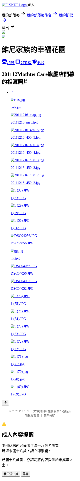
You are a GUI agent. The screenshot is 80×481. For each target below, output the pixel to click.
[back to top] (5, 402)
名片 (40, 63)
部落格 (26, 63)
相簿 (11, 63)
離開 (25, 474)
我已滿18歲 (11, 474)
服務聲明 (49, 415)
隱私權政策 (32, 415)
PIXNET (24, 411)
